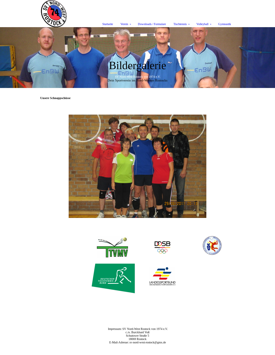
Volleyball (202, 24)
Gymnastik (224, 24)
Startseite (107, 24)
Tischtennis (180, 24)
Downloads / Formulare (152, 24)
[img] (137, 57)
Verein (124, 24)
